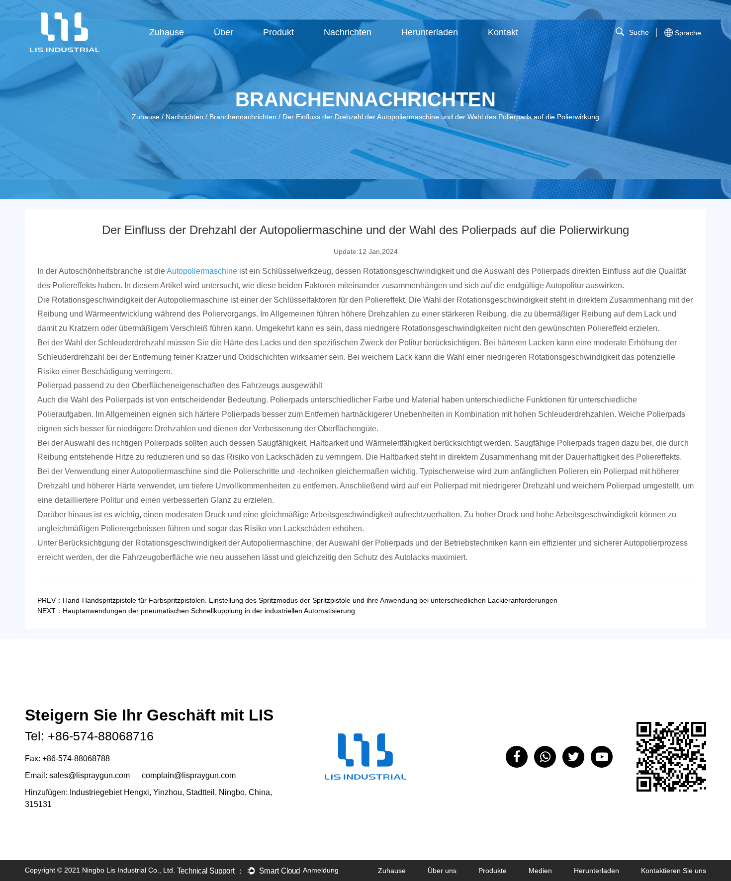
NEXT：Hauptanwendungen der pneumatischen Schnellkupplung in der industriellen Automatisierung (196, 611)
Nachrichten (347, 32)
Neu (303, 51)
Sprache (688, 32)
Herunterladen (429, 32)
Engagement (253, 51)
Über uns (442, 871)
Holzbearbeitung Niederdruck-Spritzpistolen (295, 44)
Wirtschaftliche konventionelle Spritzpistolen (293, 43)
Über (223, 32)
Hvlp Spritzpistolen (301, 49)
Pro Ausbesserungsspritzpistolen (297, 46)
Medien (540, 871)
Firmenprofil (251, 49)
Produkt (278, 32)
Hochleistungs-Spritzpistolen (300, 48)
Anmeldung (321, 870)
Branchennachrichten (362, 49)
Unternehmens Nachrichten (363, 51)
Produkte (492, 871)
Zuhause (166, 32)
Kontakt (503, 32)
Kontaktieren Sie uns (673, 871)
